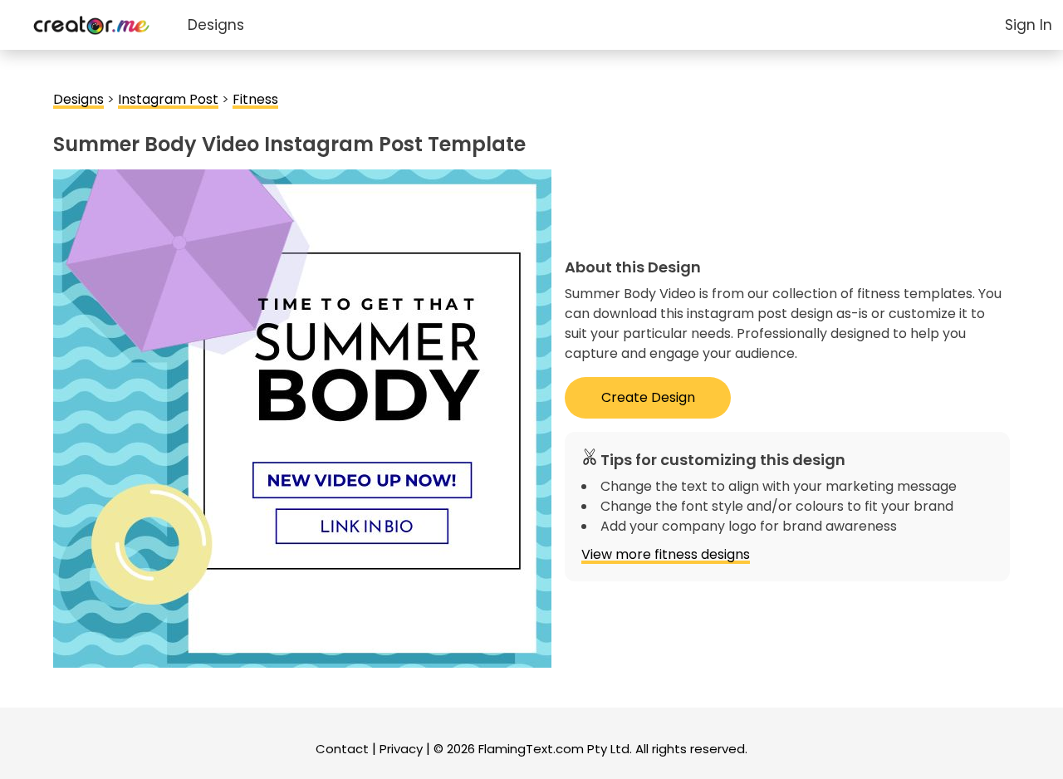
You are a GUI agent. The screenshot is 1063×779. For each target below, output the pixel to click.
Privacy (401, 748)
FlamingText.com (531, 748)
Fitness (255, 99)
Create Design (648, 397)
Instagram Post (168, 99)
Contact (342, 748)
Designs (216, 25)
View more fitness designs (665, 554)
